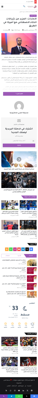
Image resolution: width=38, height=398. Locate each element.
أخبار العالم (28, 11)
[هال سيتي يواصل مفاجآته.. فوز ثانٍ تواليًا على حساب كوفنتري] (28, 341)
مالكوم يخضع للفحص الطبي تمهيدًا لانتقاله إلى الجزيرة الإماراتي (29, 213)
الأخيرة (19, 255)
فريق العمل (21, 386)
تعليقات (7, 255)
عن (25, 386)
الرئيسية (33, 11)
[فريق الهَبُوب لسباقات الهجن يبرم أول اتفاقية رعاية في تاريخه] (9, 225)
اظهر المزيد (19, 93)
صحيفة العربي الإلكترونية (29, 30)
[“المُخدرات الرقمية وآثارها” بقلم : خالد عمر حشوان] (32, 286)
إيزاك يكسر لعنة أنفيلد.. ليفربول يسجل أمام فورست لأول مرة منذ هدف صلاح (29, 369)
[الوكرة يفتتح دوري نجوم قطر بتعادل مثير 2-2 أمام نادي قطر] (9, 205)
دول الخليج (22, 11)
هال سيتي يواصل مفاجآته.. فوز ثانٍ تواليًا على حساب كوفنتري (29, 349)
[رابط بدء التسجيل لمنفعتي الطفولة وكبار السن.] (32, 262)
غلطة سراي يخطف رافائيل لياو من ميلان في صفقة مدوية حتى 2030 (17, 1)
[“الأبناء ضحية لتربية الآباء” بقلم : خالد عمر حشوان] (32, 270)
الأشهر (31, 255)
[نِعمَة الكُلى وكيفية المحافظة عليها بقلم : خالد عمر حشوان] (32, 278)
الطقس (9, 386)
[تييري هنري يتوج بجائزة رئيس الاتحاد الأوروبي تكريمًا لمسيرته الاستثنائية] (9, 361)
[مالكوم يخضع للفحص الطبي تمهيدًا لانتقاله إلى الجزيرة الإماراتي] (28, 205)
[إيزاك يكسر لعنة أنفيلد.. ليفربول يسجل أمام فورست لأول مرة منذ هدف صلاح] (28, 361)
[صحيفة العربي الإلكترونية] (30, 6)
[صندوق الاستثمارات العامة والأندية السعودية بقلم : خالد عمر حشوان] (32, 294)
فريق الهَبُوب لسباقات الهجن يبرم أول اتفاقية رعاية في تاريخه (10, 233)
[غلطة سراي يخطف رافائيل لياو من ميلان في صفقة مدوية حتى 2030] (9, 341)
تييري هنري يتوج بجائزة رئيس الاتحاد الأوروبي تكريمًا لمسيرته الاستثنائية (10, 369)
